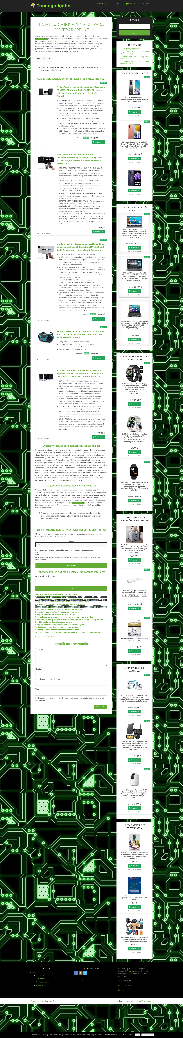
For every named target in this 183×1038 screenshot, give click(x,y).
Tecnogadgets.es (37, 1001)
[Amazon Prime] (102, 137)
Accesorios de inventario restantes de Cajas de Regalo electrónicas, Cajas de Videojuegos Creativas (134, 939)
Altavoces (40, 979)
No (38, 555)
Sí (37, 552)
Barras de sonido (42, 982)
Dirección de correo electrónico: (47, 679)
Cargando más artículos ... (45, 636)
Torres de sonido (42, 985)
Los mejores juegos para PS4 (131, 49)
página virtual (65, 41)
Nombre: (38, 669)
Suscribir (71, 566)
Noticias (146, 4)
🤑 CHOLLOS (131, 4)
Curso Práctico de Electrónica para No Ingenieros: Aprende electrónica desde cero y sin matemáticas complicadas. (134, 855)
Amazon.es (131, 971)
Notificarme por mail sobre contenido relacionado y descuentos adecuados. (64, 550)
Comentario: (40, 649)
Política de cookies (125, 985)
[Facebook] (76, 973)
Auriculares (40, 976)
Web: (37, 689)
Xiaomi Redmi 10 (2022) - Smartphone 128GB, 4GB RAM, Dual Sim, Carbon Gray (134, 99)
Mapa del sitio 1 (80, 980)
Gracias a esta (54, 41)
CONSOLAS (102, 4)
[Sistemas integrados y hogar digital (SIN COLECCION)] (134, 628)
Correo (71, 541)
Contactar (121, 990)
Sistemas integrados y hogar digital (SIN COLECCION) (134, 639)
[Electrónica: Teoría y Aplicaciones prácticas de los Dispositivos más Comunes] (134, 885)
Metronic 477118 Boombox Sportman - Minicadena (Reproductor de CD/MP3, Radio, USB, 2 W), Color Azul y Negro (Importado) (80, 334)
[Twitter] (85, 973)
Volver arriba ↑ (146, 1001)
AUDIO (116, 4)
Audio (34, 972)
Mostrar (46, 59)
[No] (180, 1035)
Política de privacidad (126, 981)
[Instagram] (80, 973)
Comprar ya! (99, 142)
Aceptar (137, 1035)
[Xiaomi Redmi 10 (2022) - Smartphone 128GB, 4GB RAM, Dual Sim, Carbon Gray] (134, 87)
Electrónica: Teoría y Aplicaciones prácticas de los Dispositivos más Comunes (134, 898)
